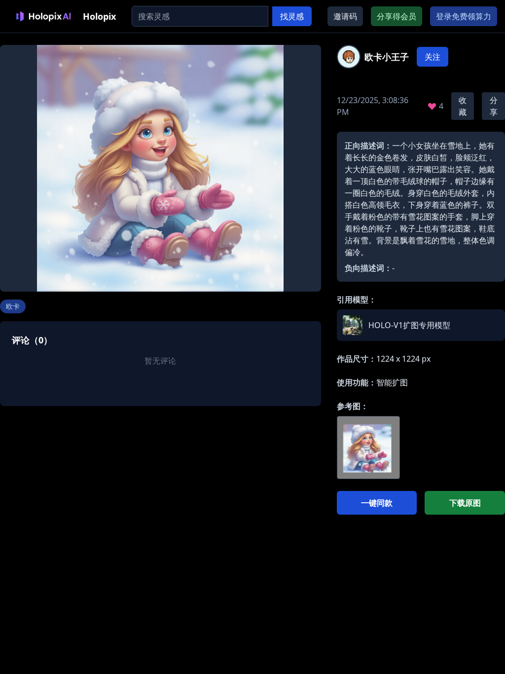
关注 (432, 56)
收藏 (463, 106)
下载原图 (465, 502)
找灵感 (292, 16)
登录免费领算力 (463, 16)
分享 (494, 106)
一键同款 (377, 502)
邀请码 (345, 16)
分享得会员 (396, 16)
